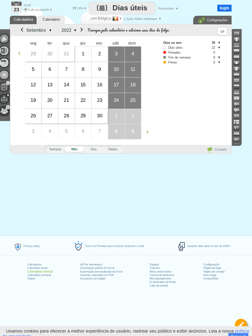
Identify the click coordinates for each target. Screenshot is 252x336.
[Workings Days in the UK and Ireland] (238, 81)
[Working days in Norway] (238, 116)
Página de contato (214, 271)
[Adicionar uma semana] (148, 132)
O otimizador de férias (163, 281)
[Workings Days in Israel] (238, 98)
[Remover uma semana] (20, 53)
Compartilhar (211, 278)
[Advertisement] (120, 193)
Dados (31, 278)
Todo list (154, 267)
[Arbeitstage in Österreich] (238, 57)
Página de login (212, 267)
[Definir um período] (241, 325)
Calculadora (34, 264)
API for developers (91, 264)
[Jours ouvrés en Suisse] (238, 63)
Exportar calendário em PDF (97, 275)
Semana (55, 149)
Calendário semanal (39, 275)
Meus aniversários (161, 271)
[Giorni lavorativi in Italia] (238, 69)
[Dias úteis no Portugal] (238, 140)
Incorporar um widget (93, 278)
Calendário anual (37, 267)
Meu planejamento (160, 278)
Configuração (211, 264)
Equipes (154, 264)
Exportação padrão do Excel (97, 267)
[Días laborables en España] (238, 134)
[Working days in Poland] (238, 51)
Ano (93, 149)
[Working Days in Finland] (238, 122)
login (224, 8)
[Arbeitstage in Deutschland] (238, 45)
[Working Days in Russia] (238, 87)
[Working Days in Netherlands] (238, 75)
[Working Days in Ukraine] (238, 92)
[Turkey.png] (238, 128)
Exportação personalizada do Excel (101, 271)
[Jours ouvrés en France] (238, 39)
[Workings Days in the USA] (238, 33)
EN (81, 8)
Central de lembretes (162, 275)
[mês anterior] (21, 30)
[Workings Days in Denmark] (238, 110)
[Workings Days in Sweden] (238, 104)
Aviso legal (209, 275)
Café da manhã (159, 285)
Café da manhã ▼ (37, 10)
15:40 (27, 5)
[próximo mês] (80, 30)
